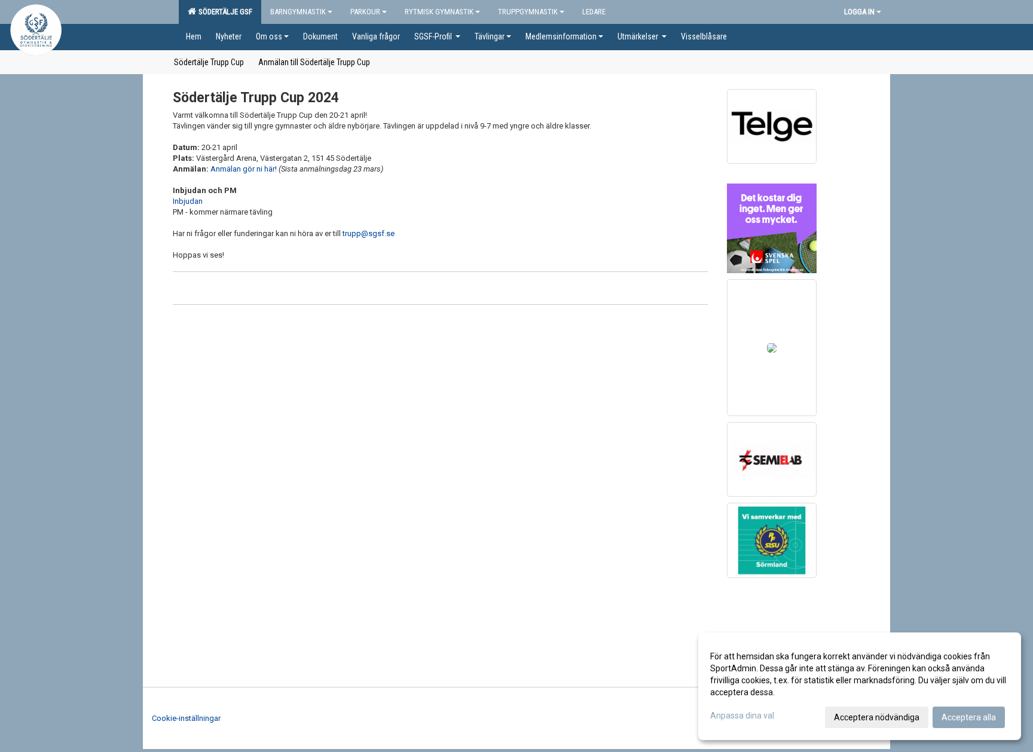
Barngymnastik (298, 11)
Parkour (365, 11)
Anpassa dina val (742, 715)
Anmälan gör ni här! (243, 168)
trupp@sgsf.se (369, 233)
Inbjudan (188, 201)
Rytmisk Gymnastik (439, 11)
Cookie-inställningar (186, 718)
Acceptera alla (969, 717)
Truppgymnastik (528, 11)
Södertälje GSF (223, 11)
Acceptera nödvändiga (876, 717)
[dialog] (859, 686)
